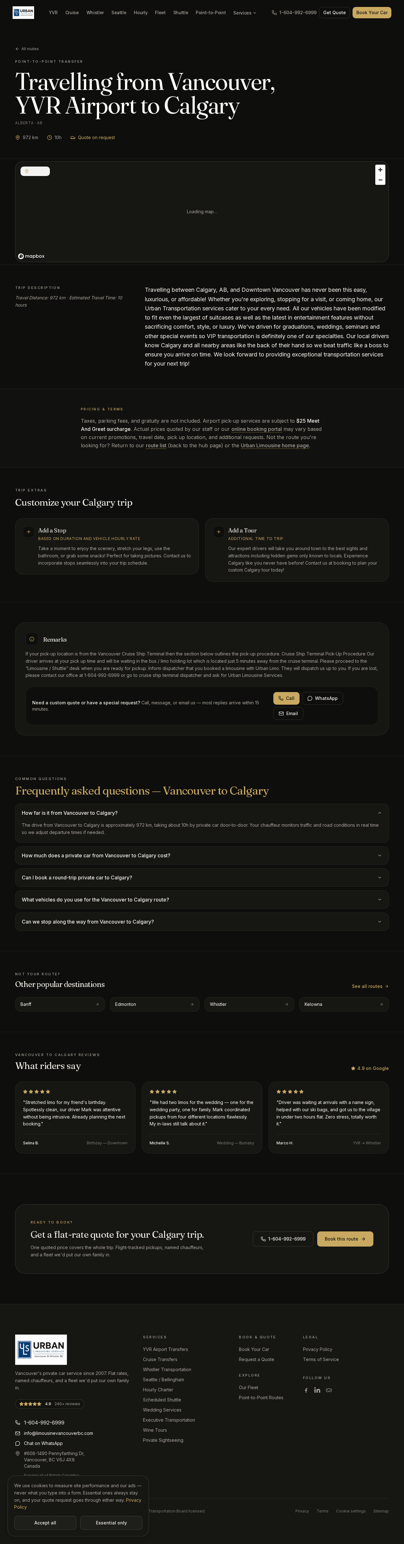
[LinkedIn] (317, 1390)
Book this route (341, 1239)
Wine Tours (155, 1430)
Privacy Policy (317, 1349)
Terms (323, 1511)
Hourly (140, 12)
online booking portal (256, 429)
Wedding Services (162, 1409)
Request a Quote (256, 1359)
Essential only (111, 1522)
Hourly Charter (158, 1389)
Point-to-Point (211, 12)
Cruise (72, 12)
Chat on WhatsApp (43, 1443)
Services (242, 12)
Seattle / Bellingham (163, 1379)
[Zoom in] (380, 170)
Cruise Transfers (160, 1359)
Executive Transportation (169, 1420)
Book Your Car (372, 12)
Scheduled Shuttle (162, 1399)
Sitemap (381, 1511)
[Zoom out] (380, 180)
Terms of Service (321, 1359)
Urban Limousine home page (275, 445)
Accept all (45, 1522)
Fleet (160, 12)
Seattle (119, 12)
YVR (53, 12)
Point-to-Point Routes (261, 1397)
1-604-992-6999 (298, 12)
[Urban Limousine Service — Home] (23, 12)
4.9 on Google (373, 1068)
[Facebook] (306, 1390)
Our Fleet (248, 1387)
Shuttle (180, 12)
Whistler (95, 12)
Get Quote (334, 12)
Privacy (302, 1511)
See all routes (367, 986)
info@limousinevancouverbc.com (58, 1433)
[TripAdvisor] (329, 1390)
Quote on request (96, 137)
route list (156, 445)
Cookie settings (351, 1511)
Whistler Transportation (167, 1369)
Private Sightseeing (163, 1440)
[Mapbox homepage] (31, 256)
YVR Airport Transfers (165, 1349)
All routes (30, 48)
